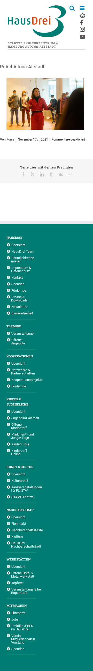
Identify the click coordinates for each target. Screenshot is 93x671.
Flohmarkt (18, 523)
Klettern (17, 536)
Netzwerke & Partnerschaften (23, 371)
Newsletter (19, 306)
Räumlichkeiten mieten (22, 259)
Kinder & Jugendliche (17, 401)
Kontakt (17, 277)
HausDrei (14, 237)
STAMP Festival (22, 497)
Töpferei (17, 583)
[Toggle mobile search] (72, 8)
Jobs (15, 619)
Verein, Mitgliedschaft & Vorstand (23, 639)
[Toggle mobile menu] (82, 8)
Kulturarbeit (19, 480)
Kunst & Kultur (19, 467)
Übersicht (18, 245)
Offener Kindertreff (19, 426)
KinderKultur (20, 444)
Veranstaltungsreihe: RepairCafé (23, 590)
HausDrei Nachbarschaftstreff (23, 544)
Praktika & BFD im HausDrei (22, 627)
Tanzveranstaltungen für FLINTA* (23, 488)
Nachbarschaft (20, 510)
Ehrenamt (18, 613)
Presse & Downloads (19, 298)
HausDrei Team (22, 251)
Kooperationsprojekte (23, 379)
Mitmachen (16, 605)
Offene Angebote (18, 341)
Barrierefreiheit (22, 313)
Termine (13, 326)
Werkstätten (18, 559)
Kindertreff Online (19, 452)
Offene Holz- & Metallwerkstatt (22, 574)
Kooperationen (19, 356)
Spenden (17, 284)
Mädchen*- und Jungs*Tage (22, 435)
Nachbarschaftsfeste (23, 530)
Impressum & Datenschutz (21, 269)
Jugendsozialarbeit (23, 418)
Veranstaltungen (23, 333)
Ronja (10, 139)
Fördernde (18, 290)
